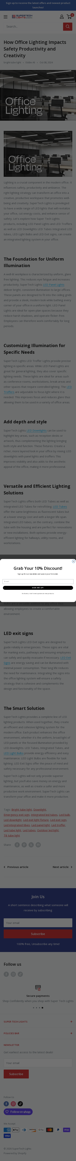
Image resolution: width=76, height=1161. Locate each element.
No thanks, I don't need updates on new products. (38, 593)
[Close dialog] (73, 561)
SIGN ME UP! (38, 588)
